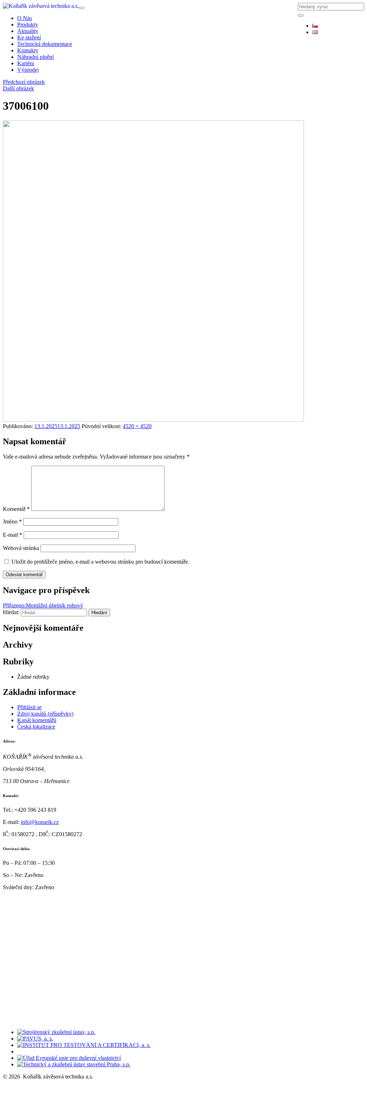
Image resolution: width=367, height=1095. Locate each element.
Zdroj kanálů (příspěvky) (45, 714)
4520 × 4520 (137, 426)
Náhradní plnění (35, 57)
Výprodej (28, 70)
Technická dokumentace (44, 44)
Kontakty (27, 50)
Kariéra (25, 63)
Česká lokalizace (36, 727)
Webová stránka (21, 548)
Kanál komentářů (36, 720)
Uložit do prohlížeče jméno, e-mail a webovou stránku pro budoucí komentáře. (100, 562)
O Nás (24, 18)
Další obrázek (18, 88)
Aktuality (27, 31)
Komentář (16, 509)
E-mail (12, 535)
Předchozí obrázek (24, 82)
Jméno (12, 521)
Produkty (27, 25)
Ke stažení (29, 37)
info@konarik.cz (40, 822)
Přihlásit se (29, 707)
